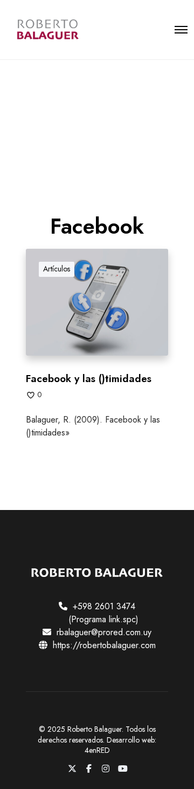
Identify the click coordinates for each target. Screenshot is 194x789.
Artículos (56, 268)
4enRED (97, 750)
